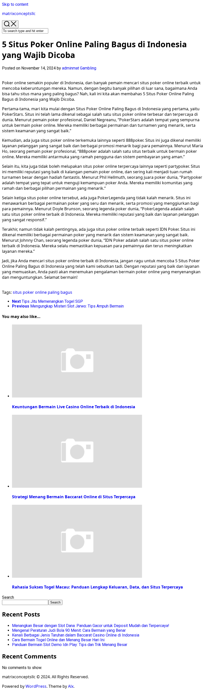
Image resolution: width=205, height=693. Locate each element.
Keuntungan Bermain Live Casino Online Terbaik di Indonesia (73, 407)
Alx (71, 686)
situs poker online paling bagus (42, 292)
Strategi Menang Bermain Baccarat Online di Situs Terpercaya (74, 497)
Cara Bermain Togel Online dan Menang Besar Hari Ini (58, 640)
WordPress (36, 686)
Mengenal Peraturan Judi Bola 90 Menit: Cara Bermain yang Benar (69, 630)
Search (8, 597)
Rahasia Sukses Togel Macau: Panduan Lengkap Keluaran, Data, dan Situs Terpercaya (97, 587)
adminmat (70, 68)
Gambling (88, 68)
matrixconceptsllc (19, 13)
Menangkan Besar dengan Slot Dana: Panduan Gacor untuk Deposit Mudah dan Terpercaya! (90, 625)
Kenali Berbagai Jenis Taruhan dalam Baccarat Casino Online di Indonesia (75, 635)
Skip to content (15, 4)
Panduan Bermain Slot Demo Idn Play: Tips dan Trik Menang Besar (69, 644)
